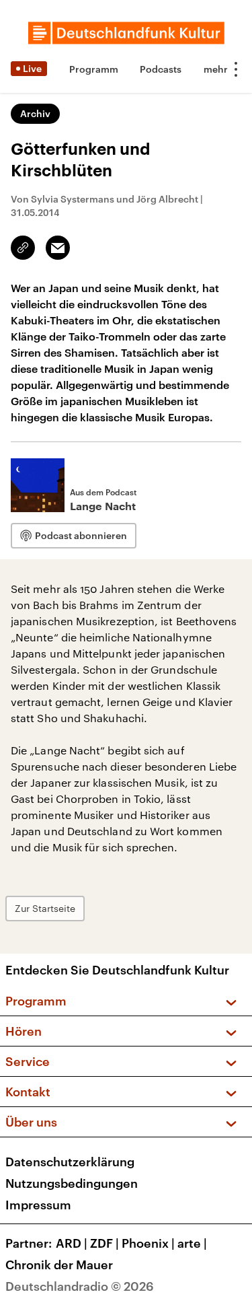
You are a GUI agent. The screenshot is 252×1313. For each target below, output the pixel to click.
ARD (71, 1243)
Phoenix (148, 1243)
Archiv (35, 113)
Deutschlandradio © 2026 (79, 1286)
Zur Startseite (45, 908)
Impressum (38, 1204)
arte (192, 1243)
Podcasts (160, 69)
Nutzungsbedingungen (71, 1183)
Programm (93, 69)
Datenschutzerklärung (69, 1161)
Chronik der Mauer (59, 1264)
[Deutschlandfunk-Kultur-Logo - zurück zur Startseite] (126, 33)
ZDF (104, 1243)
